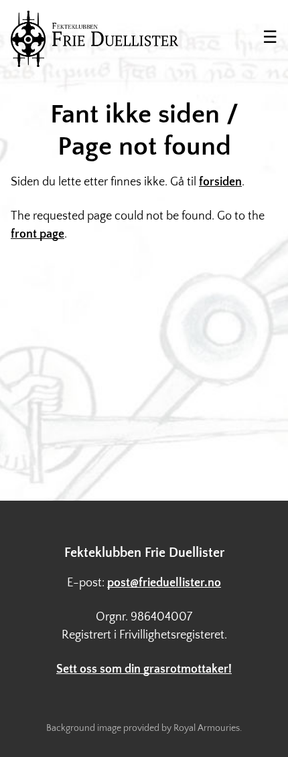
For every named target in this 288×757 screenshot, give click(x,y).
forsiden (220, 182)
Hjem (94, 39)
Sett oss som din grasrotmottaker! (144, 669)
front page (37, 234)
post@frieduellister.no (164, 583)
